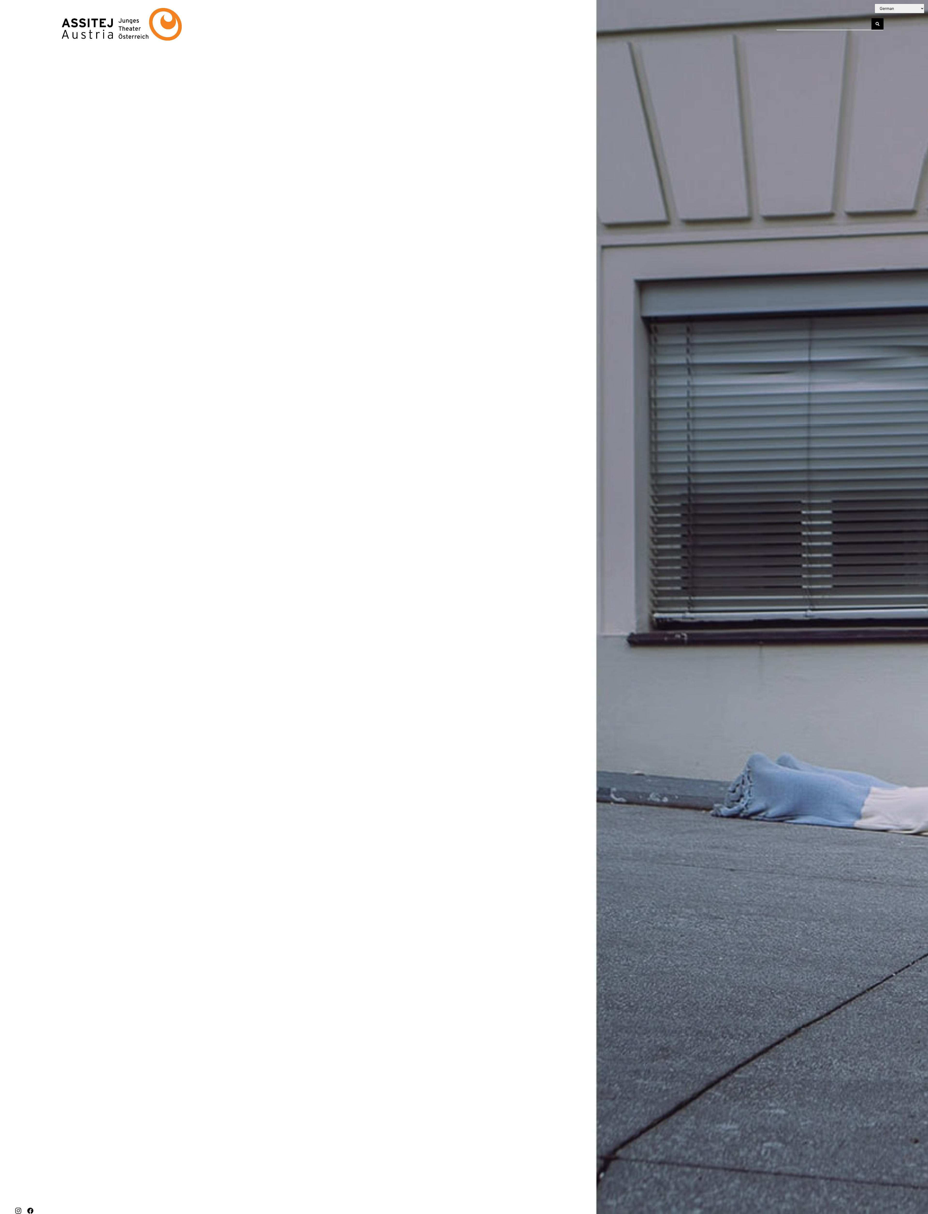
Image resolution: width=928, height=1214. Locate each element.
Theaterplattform (389, 24)
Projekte (258, 24)
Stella (351, 24)
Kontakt (324, 24)
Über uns (289, 24)
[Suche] (877, 24)
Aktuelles (227, 24)
